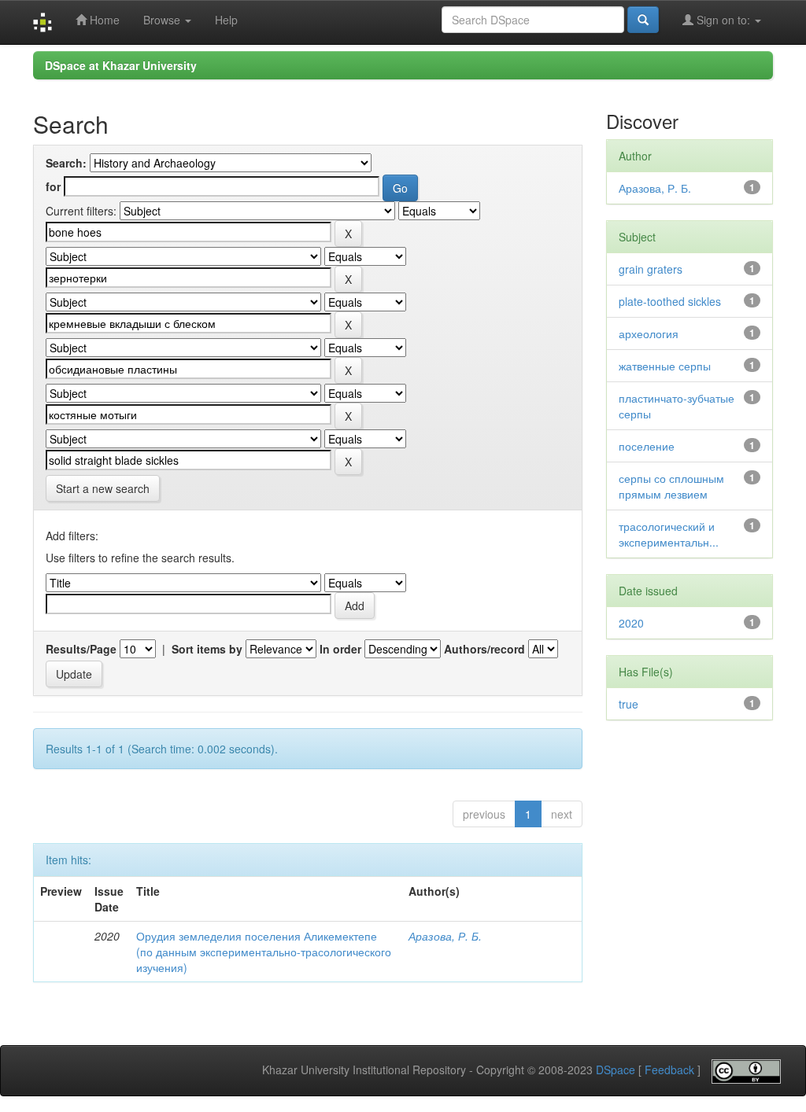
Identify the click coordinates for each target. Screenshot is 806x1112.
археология (648, 333)
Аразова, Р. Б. (445, 936)
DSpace (615, 1070)
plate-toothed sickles (670, 301)
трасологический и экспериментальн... (669, 534)
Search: (66, 163)
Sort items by (207, 649)
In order (340, 649)
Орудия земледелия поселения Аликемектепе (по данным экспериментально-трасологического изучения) (263, 951)
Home (103, 20)
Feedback (669, 1070)
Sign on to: (723, 20)
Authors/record (484, 649)
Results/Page (81, 649)
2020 (631, 623)
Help (226, 20)
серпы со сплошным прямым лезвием (671, 486)
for (53, 186)
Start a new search (103, 488)
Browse (163, 20)
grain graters (650, 269)
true (628, 704)
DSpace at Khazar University (121, 65)
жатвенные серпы (665, 366)
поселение (647, 446)
